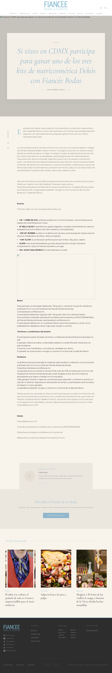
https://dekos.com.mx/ (27, 421)
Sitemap (47, 665)
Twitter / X (10, 644)
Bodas (43, 13)
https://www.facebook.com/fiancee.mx (34, 187)
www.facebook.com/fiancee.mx (30, 312)
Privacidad (8, 665)
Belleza (53, 13)
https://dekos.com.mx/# (27, 405)
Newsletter (11, 650)
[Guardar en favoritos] (8, 148)
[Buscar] (101, 8)
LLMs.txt (55, 665)
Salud (80, 13)
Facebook (10, 641)
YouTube (9, 647)
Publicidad (35, 641)
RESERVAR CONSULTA (56, 515)
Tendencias (24, 13)
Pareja (62, 13)
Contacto (20, 665)
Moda (35, 13)
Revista (13, 13)
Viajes (99, 13)
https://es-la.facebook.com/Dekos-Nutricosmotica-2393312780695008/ (62, 317)
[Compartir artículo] (8, 143)
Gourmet (89, 13)
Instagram (10, 635)
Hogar (71, 13)
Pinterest (10, 638)
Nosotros (35, 637)
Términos (31, 665)
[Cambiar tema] (106, 8)
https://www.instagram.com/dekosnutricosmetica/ (40, 432)
